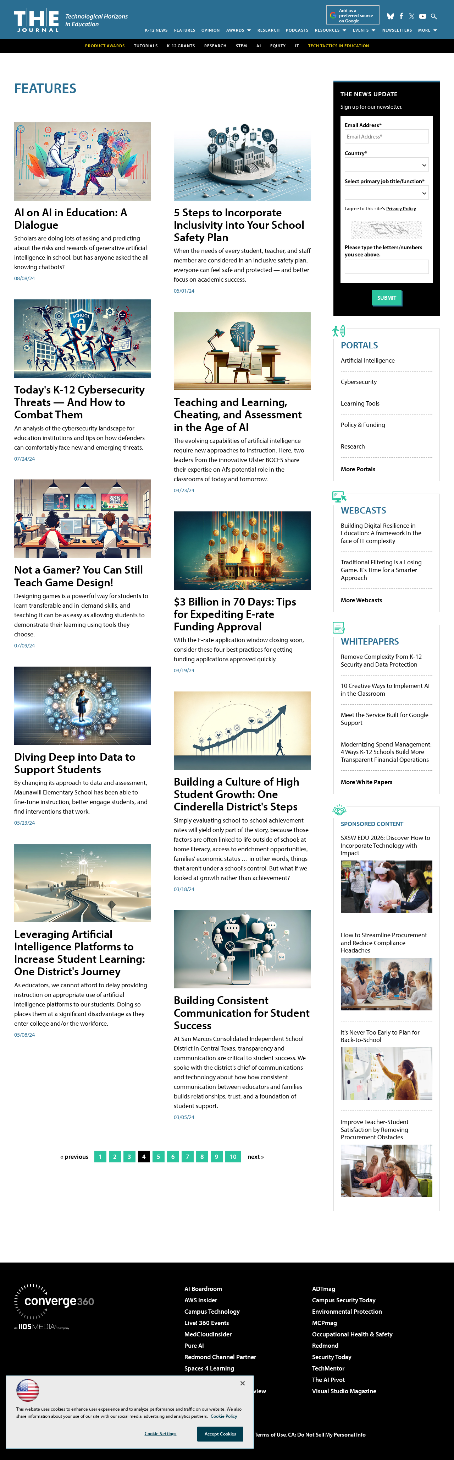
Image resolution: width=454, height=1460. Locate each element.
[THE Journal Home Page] (71, 20)
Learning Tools (360, 403)
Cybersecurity (359, 382)
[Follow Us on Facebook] (401, 15)
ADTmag (323, 1289)
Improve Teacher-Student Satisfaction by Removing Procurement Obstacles (375, 1129)
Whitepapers (370, 641)
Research (269, 30)
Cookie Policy (224, 1416)
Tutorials (146, 45)
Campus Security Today (344, 1300)
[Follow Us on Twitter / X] (412, 16)
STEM (241, 45)
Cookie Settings (161, 1433)
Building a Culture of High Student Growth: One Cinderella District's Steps (236, 793)
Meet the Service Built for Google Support (384, 719)
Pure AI (194, 1345)
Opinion (210, 30)
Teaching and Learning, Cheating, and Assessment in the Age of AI (238, 414)
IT (297, 45)
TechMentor (328, 1368)
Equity (278, 45)
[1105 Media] (56, 1366)
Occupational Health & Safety (352, 1334)
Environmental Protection (347, 1311)
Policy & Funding (363, 424)
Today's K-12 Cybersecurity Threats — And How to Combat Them (79, 401)
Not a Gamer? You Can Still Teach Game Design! (78, 575)
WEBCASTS (363, 510)
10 (233, 1156)
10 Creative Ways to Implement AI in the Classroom (385, 690)
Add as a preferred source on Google (356, 15)
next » (256, 1156)
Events (361, 30)
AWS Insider (200, 1300)
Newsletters (397, 30)
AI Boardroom (203, 1289)
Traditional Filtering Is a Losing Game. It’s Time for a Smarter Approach (381, 569)
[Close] (242, 1383)
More (424, 30)
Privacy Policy (401, 208)
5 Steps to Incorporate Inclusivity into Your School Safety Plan (239, 224)
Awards (235, 30)
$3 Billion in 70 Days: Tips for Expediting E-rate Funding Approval (235, 613)
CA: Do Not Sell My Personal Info (327, 1434)
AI (258, 45)
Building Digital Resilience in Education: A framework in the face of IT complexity (381, 533)
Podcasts (297, 30)
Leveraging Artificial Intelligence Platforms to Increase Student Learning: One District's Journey (79, 952)
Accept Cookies (220, 1434)
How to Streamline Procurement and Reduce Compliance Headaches (384, 942)
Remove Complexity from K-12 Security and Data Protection (381, 660)
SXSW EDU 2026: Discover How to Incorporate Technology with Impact (385, 845)
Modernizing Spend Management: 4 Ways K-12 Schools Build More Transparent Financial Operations (386, 752)
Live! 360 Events (206, 1323)
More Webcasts (361, 600)
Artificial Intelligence (368, 360)
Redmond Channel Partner (220, 1357)
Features (184, 30)
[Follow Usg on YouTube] (422, 16)
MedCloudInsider (208, 1334)
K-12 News (156, 30)
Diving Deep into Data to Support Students (74, 762)
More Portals (358, 469)
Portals (359, 344)
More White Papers (367, 782)
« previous (74, 1156)
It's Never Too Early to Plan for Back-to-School (380, 1036)
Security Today (331, 1357)
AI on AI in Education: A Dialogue (70, 218)
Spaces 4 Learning (209, 1368)
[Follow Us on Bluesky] (390, 16)
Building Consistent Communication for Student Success (242, 1012)
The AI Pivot (328, 1379)
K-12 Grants (181, 45)
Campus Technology (212, 1311)
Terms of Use (270, 1434)
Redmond (325, 1345)
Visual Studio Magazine (344, 1391)
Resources (327, 30)
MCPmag (324, 1323)
